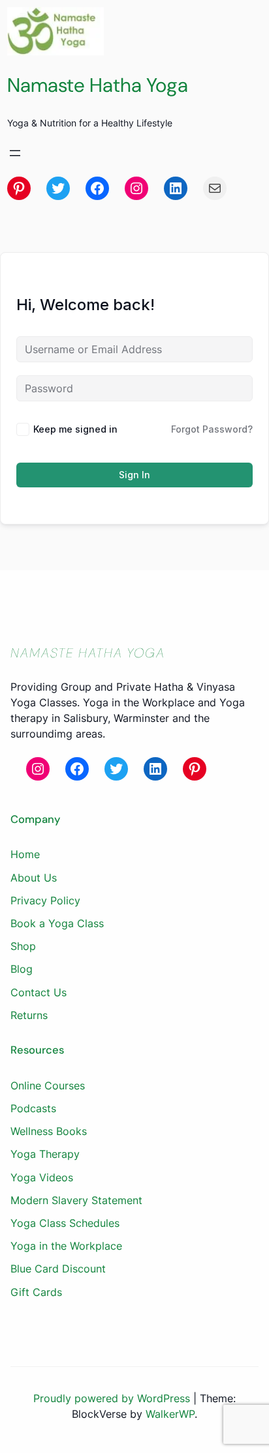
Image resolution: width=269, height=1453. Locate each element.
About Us (33, 877)
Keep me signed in (75, 429)
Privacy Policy (45, 900)
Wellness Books (48, 1131)
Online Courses (47, 1085)
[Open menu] (15, 153)
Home (25, 854)
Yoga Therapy (45, 1153)
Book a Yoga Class (57, 923)
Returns (29, 1015)
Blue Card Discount (58, 1268)
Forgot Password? (212, 429)
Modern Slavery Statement (76, 1200)
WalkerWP (170, 1413)
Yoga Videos (41, 1177)
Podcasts (33, 1108)
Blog (21, 968)
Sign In (134, 474)
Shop (23, 946)
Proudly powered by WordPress (113, 1398)
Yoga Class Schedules (64, 1223)
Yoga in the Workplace (66, 1245)
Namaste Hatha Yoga (97, 85)
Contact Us (38, 992)
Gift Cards (36, 1292)
